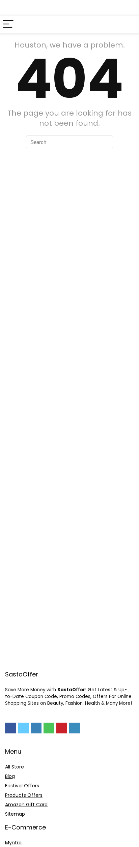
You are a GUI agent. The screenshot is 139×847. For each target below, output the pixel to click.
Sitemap (15, 814)
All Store (14, 766)
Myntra (13, 842)
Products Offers (24, 795)
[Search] (128, 24)
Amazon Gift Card (26, 804)
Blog (10, 776)
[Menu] (8, 24)
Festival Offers (22, 785)
